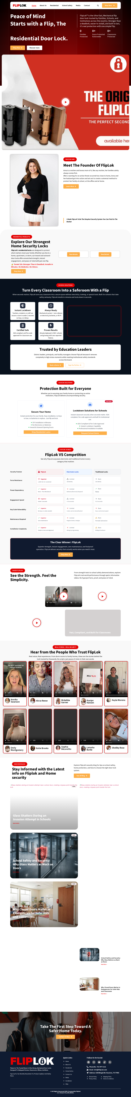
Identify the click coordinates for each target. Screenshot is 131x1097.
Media (78, 5)
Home (34, 5)
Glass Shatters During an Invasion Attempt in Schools (32, 817)
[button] (65, 102)
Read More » (16, 823)
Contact (87, 5)
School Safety (67, 5)
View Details (105, 254)
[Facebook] (88, 1062)
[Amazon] (110, 1062)
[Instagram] (94, 1062)
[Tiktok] (104, 1062)
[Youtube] (99, 1062)
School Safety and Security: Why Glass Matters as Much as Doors (33, 864)
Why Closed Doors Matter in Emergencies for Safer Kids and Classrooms (31, 913)
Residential (54, 5)
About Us (43, 5)
